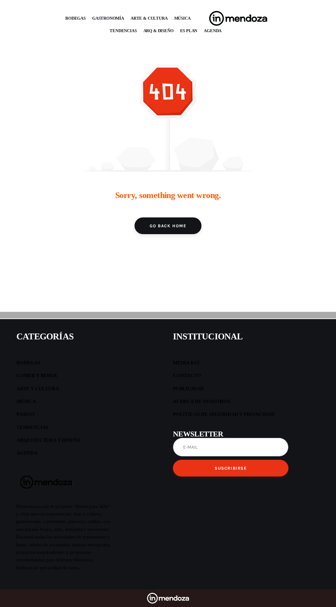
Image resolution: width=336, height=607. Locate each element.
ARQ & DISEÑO (158, 30)
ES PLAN (189, 30)
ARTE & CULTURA (149, 18)
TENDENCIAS (123, 30)
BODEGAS (75, 18)
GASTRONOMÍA (108, 18)
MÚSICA (182, 18)
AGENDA (212, 30)
